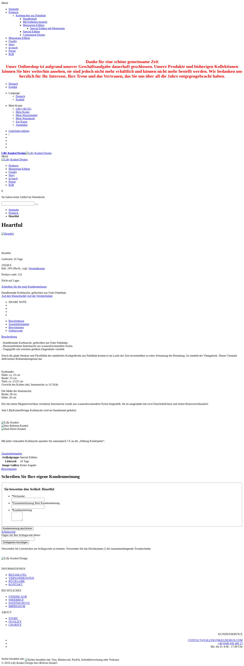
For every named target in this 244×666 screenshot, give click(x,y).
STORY (13, 618)
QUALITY (15, 621)
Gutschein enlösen (19, 130)
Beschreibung (16, 320)
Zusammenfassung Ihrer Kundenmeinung (35, 503)
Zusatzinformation (19, 324)
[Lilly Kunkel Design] (14, 159)
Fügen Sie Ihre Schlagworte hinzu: (21, 535)
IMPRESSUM (17, 606)
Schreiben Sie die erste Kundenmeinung (24, 286)
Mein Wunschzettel (26, 115)
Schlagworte (16, 330)
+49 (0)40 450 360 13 (230, 643)
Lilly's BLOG (23, 108)
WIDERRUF (16, 599)
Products (13, 212)
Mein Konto (22, 112)
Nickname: (18, 496)
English (13, 86)
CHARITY (15, 624)
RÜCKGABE (17, 581)
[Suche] (36, 204)
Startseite (14, 209)
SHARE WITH (17, 302)
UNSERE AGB (18, 596)
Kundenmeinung (21, 510)
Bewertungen (16, 327)
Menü (4, 156)
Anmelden (22, 124)
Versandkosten (36, 268)
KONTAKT (16, 584)
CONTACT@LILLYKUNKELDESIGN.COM (215, 640)
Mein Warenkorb (25, 118)
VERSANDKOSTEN (21, 577)
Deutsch (13, 83)
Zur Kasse (21, 121)
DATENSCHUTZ (19, 603)
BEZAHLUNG (18, 574)
